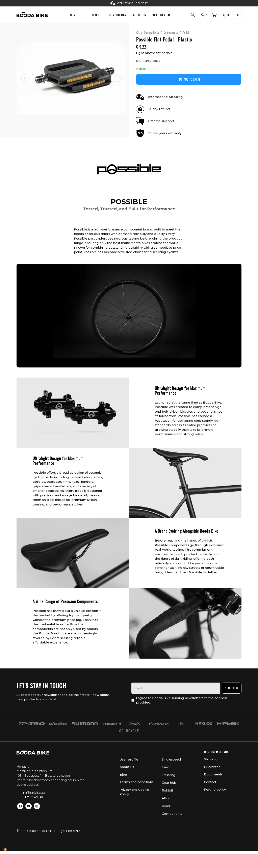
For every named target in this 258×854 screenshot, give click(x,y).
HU (228, 15)
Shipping (211, 759)
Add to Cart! (192, 79)
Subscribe (231, 688)
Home (73, 14)
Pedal (185, 32)
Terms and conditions (137, 782)
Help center (161, 14)
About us (139, 14)
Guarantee (212, 767)
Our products (151, 32)
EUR (237, 15)
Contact (210, 782)
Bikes (95, 14)
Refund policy (215, 789)
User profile (129, 759)
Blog (123, 774)
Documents (213, 774)
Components (117, 14)
